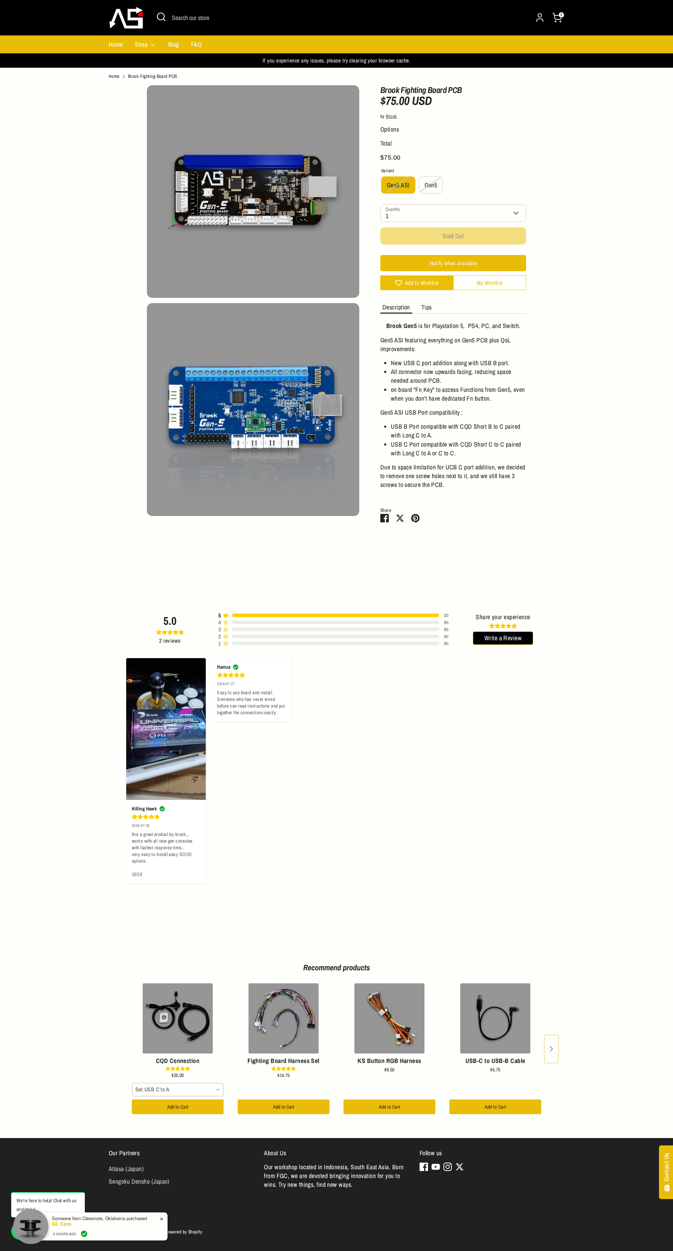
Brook (391, 116)
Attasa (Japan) (126, 1168)
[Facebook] (424, 1167)
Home (116, 44)
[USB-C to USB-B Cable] (495, 1018)
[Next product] (551, 1049)
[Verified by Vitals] (84, 1234)
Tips (426, 307)
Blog (173, 44)
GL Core (62, 1224)
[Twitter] (459, 1167)
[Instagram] (447, 1167)
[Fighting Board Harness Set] (283, 1018)
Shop (142, 44)
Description (396, 307)
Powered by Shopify (183, 1232)
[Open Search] (161, 17)
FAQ (196, 44)
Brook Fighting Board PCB (152, 76)
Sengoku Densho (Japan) (139, 1181)
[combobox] (177, 1089)
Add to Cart (178, 1107)
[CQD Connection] (177, 1018)
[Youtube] (435, 1167)
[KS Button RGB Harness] (389, 1018)
